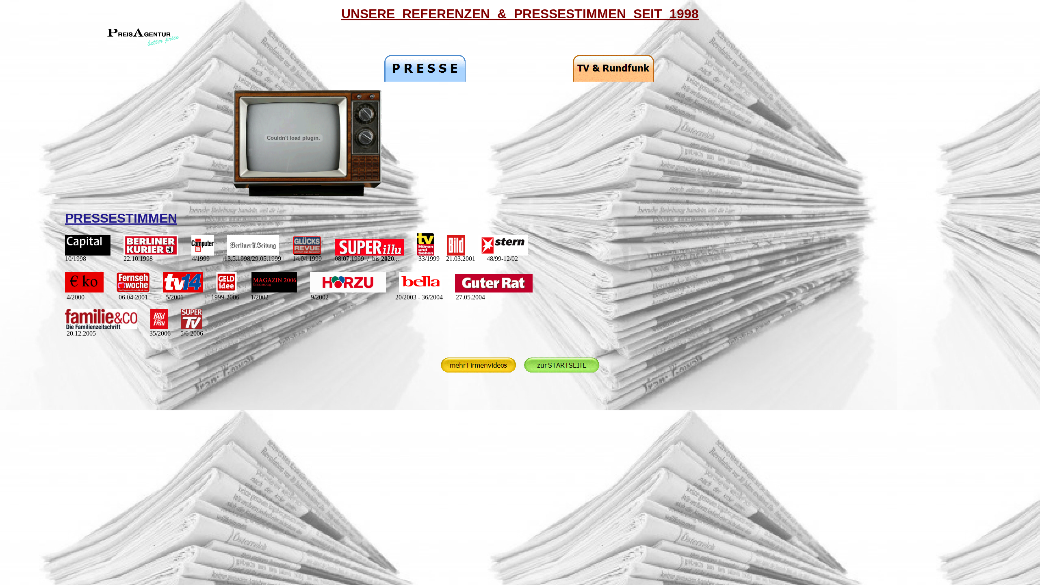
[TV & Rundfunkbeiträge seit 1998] (613, 79)
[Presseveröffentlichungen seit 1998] (425, 79)
